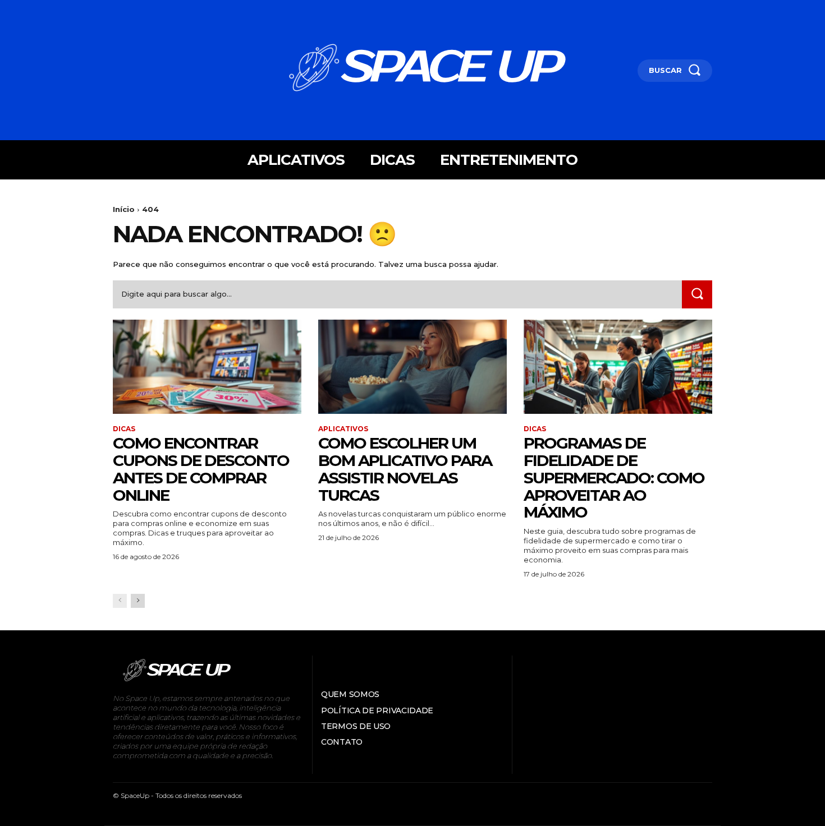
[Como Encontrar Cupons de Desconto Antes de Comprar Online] (207, 367)
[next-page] (138, 601)
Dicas (124, 429)
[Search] (697, 294)
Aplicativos (343, 429)
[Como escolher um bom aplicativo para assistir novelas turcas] (412, 367)
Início (124, 209)
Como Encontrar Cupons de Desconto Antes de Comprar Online (201, 468)
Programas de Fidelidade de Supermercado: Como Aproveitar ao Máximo (614, 477)
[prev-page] (120, 601)
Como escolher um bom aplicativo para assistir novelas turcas (405, 468)
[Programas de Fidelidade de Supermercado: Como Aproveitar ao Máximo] (618, 367)
